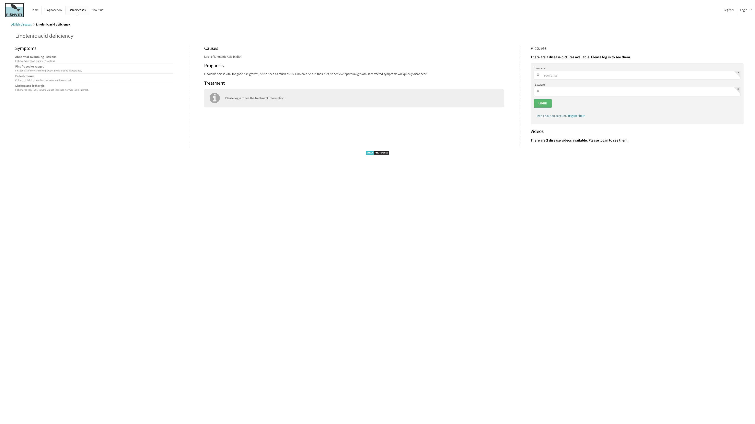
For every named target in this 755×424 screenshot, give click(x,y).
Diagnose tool (53, 10)
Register (729, 10)
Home (35, 10)
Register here (576, 116)
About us (97, 10)
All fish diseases (21, 24)
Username (540, 68)
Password (539, 84)
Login (743, 10)
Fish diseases (77, 10)
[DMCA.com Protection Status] (377, 154)
